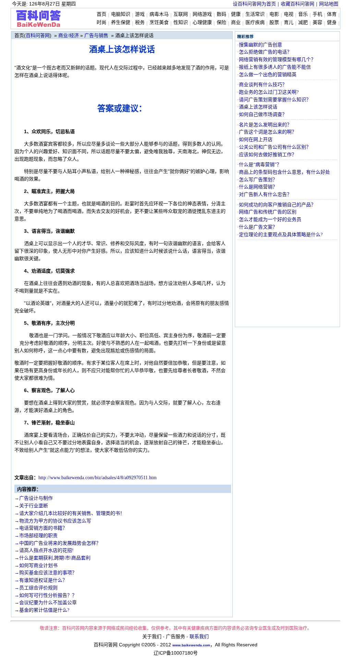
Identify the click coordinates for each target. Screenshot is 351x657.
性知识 (180, 22)
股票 (274, 22)
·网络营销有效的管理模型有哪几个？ (276, 59)
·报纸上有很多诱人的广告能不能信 (274, 67)
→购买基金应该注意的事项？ (45, 572)
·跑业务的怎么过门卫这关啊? (268, 92)
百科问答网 (38, 35)
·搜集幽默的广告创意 (259, 44)
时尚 (101, 22)
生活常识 (255, 14)
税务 (140, 22)
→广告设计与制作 (33, 498)
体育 (332, 14)
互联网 (180, 14)
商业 (236, 22)
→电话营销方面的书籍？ (40, 528)
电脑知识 (120, 14)
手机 (317, 14)
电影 (274, 14)
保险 (221, 22)
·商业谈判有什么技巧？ (262, 84)
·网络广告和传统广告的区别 (266, 212)
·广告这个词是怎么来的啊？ (266, 132)
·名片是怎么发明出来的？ (264, 124)
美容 (317, 22)
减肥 (303, 22)
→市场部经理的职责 (36, 535)
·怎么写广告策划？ (257, 179)
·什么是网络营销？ (257, 186)
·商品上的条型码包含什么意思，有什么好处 (283, 172)
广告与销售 (96, 35)
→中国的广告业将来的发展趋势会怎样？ (57, 543)
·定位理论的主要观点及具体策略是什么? (280, 234)
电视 (288, 14)
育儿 (288, 22)
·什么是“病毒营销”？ (259, 164)
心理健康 (202, 22)
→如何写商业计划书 (36, 565)
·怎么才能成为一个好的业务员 (269, 219)
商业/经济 (68, 35)
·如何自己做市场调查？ (262, 114)
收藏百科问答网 (297, 4)
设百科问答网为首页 (254, 4)
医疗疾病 (255, 22)
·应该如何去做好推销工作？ (266, 154)
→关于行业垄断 (31, 505)
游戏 (140, 14)
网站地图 (328, 4)
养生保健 (120, 22)
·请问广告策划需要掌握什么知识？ (274, 99)
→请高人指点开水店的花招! (44, 550)
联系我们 (199, 636)
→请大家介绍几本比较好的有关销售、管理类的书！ (69, 513)
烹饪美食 (159, 22)
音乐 (303, 14)
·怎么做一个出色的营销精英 (266, 74)
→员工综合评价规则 (36, 587)
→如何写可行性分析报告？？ (45, 595)
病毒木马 (159, 14)
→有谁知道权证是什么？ (40, 580)
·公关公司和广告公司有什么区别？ (274, 147)
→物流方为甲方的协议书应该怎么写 (52, 520)
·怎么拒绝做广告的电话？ (264, 52)
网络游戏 (202, 14)
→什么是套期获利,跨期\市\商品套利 (52, 558)
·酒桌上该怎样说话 (257, 107)
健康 (236, 14)
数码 (221, 14)
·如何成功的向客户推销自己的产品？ (276, 204)
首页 (101, 14)
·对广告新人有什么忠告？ (264, 194)
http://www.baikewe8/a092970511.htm (97, 477)
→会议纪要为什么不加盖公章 (45, 602)
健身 (332, 22)
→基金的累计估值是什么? (41, 610)
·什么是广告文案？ (257, 227)
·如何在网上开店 (255, 139)
